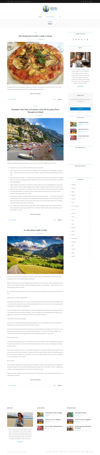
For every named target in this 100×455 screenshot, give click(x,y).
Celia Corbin (12, 99)
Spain (73, 245)
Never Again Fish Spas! (80, 412)
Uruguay (73, 256)
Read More (80, 86)
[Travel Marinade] (50, 8)
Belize (73, 191)
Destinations (50, 16)
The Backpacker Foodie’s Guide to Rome (35, 36)
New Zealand (74, 238)
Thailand (73, 249)
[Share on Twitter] (59, 99)
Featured (74, 199)
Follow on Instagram (81, 156)
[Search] (60, 17)
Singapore (80, 131)
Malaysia (80, 138)
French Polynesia (75, 206)
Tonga (73, 252)
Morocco (73, 234)
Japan (73, 224)
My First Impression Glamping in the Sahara (83, 427)
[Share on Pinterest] (61, 99)
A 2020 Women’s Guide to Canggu (84, 122)
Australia (73, 188)
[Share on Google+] (60, 99)
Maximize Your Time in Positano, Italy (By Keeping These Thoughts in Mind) (35, 110)
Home (40, 16)
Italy (36, 32)
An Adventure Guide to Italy (35, 230)
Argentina (74, 184)
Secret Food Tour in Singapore (23, 1)
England (73, 195)
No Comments (40, 39)
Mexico (73, 231)
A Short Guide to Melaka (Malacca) (84, 136)
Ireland (73, 217)
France (73, 202)
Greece (73, 209)
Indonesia (80, 124)
